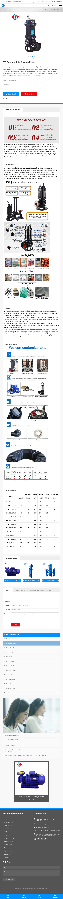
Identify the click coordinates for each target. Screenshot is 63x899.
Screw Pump (7, 828)
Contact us (40, 814)
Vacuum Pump (8, 844)
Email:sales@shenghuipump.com (44, 824)
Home (42, 9)
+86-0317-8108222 (55, 830)
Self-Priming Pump (9, 838)
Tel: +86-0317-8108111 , (42, 830)
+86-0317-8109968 (10, 745)
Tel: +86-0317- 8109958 (11, 744)
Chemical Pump (8, 854)
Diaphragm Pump (8, 841)
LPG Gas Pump (8, 831)
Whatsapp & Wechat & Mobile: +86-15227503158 (13, 750)
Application (7, 857)
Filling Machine (8, 835)
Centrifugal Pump (55, 9)
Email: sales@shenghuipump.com (14, 735)
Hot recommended (13, 814)
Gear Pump (7, 819)
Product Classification (11, 634)
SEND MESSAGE (9, 879)
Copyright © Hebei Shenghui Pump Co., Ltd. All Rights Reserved (31, 888)
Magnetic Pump (8, 851)
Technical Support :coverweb (31, 890)
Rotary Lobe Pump (9, 825)
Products (47, 9)
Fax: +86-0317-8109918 (11, 739)
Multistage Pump (8, 847)
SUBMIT (15, 624)
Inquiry (6, 862)
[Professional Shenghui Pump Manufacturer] (8, 5)
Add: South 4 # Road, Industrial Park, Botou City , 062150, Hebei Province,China (27, 755)
